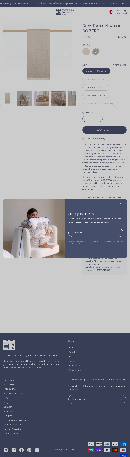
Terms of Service (78, 244)
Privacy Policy (117, 241)
